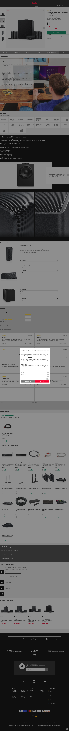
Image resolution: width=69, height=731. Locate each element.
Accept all (42, 381)
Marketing (22, 374)
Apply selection (28, 381)
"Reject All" (30, 356)
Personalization (23, 376)
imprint (22, 367)
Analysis (22, 372)
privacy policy (43, 366)
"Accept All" (31, 360)
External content (23, 379)
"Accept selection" (23, 364)
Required (22, 369)
